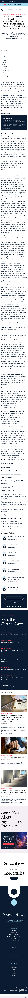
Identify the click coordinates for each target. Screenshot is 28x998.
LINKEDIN (14, 971)
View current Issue (8, 685)
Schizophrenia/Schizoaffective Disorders (17, 9)
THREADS (14, 973)
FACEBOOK (14, 967)
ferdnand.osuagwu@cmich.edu (11, 474)
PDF (5, 4)
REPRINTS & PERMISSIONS (14, 936)
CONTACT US (14, 938)
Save (8, 4)
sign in (10, 600)
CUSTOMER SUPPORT (14, 941)
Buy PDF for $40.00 (14, 598)
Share (11, 4)
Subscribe (14, 878)
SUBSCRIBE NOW (14, 956)
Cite (15, 4)
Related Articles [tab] (13, 45)
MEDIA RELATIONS (14, 934)
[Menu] (3, 1)
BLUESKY (14, 975)
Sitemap (20, 991)
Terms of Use (12, 987)
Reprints (19, 4)
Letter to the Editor (9, 16)
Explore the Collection (6, 830)
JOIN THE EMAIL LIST (14, 951)
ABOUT (14, 930)
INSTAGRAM (14, 969)
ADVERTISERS (14, 932)
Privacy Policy (5, 987)
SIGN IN (14, 947)
